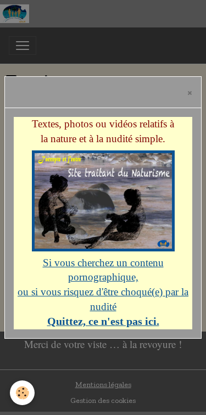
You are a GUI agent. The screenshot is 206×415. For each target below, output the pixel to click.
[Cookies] (22, 392)
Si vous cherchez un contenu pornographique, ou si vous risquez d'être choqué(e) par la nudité (103, 292)
